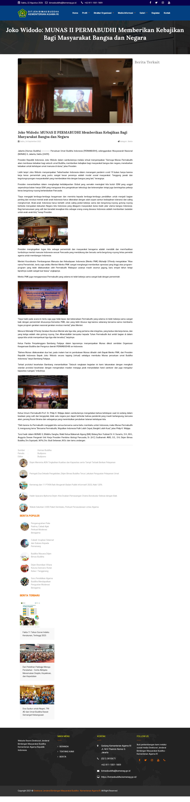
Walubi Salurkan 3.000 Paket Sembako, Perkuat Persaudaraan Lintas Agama (64, 507)
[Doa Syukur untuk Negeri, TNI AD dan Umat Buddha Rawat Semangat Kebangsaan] (37, 694)
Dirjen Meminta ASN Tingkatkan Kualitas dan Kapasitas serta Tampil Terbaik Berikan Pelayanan (72, 462)
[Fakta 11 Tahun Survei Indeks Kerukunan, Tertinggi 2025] (30, 614)
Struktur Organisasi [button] (103, 13)
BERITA (63, 756)
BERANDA (64, 746)
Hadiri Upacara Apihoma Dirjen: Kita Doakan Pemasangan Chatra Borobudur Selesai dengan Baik (73, 496)
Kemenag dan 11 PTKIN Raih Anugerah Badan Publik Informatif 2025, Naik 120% (66, 484)
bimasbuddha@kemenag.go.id (62, 3)
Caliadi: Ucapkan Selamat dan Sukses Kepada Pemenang (42, 543)
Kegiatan (156, 13)
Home (75, 13)
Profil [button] (84, 13)
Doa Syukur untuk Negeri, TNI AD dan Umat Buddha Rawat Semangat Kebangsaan (36, 711)
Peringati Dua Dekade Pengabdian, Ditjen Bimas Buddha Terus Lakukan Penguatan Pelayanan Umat (74, 473)
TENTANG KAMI (67, 751)
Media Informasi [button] (125, 13)
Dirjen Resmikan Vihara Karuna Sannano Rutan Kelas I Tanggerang (41, 568)
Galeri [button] (142, 13)
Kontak (167, 13)
